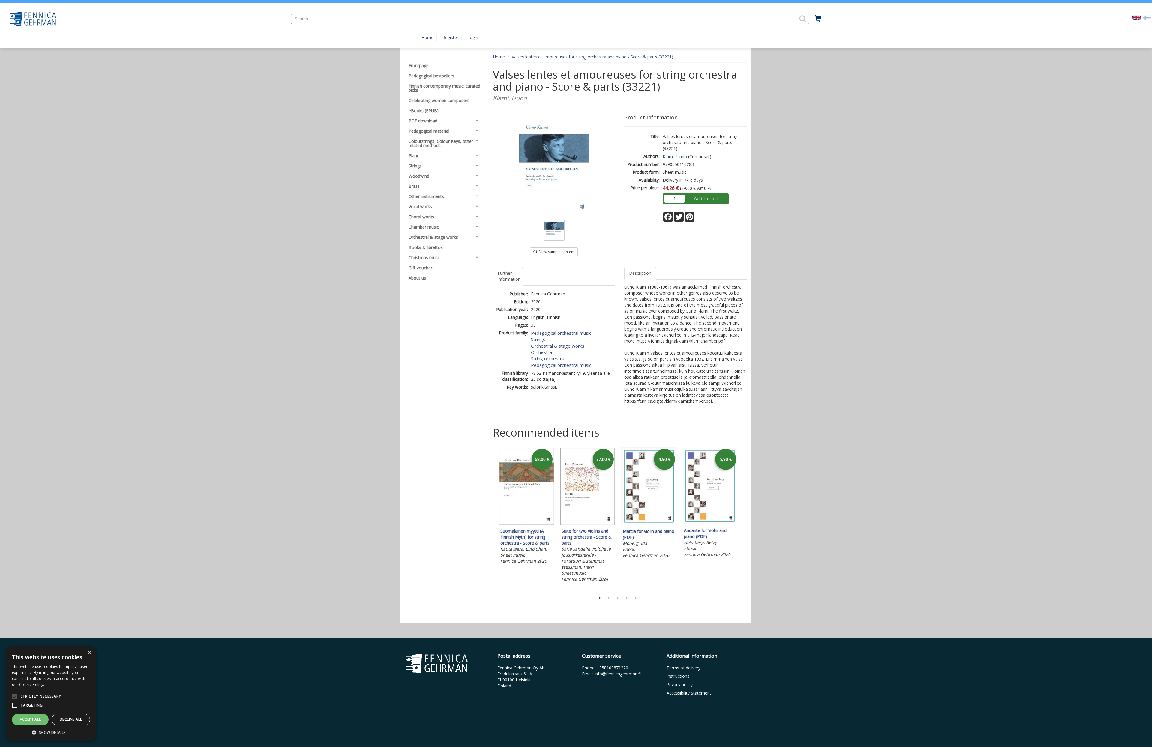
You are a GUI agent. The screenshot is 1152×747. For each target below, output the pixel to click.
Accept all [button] (30, 719)
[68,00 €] (526, 523)
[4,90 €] (648, 523)
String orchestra (547, 359)
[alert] (51, 693)
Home (428, 37)
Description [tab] (640, 273)
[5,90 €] (710, 523)
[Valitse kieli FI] (1147, 17)
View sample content (556, 251)
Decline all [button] (71, 719)
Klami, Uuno (675, 156)
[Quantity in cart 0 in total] (818, 19)
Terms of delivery (683, 667)
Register (450, 37)
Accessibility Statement (689, 693)
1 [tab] (600, 598)
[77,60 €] (587, 523)
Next (744, 519)
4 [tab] (627, 598)
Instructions (678, 676)
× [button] (89, 652)
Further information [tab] (509, 276)
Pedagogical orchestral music (561, 333)
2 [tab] (609, 598)
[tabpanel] (526, 506)
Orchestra (541, 352)
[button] (802, 18)
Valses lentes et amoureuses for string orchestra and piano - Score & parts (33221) (592, 57)
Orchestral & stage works (557, 346)
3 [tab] (618, 598)
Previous (491, 519)
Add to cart (706, 198)
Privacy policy (680, 684)
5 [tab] (636, 598)
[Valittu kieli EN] (1137, 17)
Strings (538, 339)
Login (472, 37)
